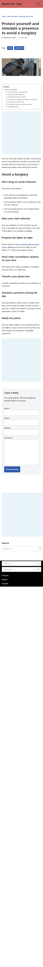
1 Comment (22, 38)
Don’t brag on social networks (17, 92)
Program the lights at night (16, 97)
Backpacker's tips (26, 16)
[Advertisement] (21, 132)
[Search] (40, 548)
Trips (4, 16)
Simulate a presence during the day (19, 104)
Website (7, 428)
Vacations (19, 48)
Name (7, 408)
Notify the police (13, 107)
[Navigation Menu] (38, 4)
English (5, 579)
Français (5, 575)
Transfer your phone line (16, 102)
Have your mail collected (16, 94)
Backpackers (13, 16)
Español (5, 584)
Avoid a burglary (11, 90)
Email (7, 418)
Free (10, 48)
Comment (8, 438)
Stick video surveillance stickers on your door (22, 99)
